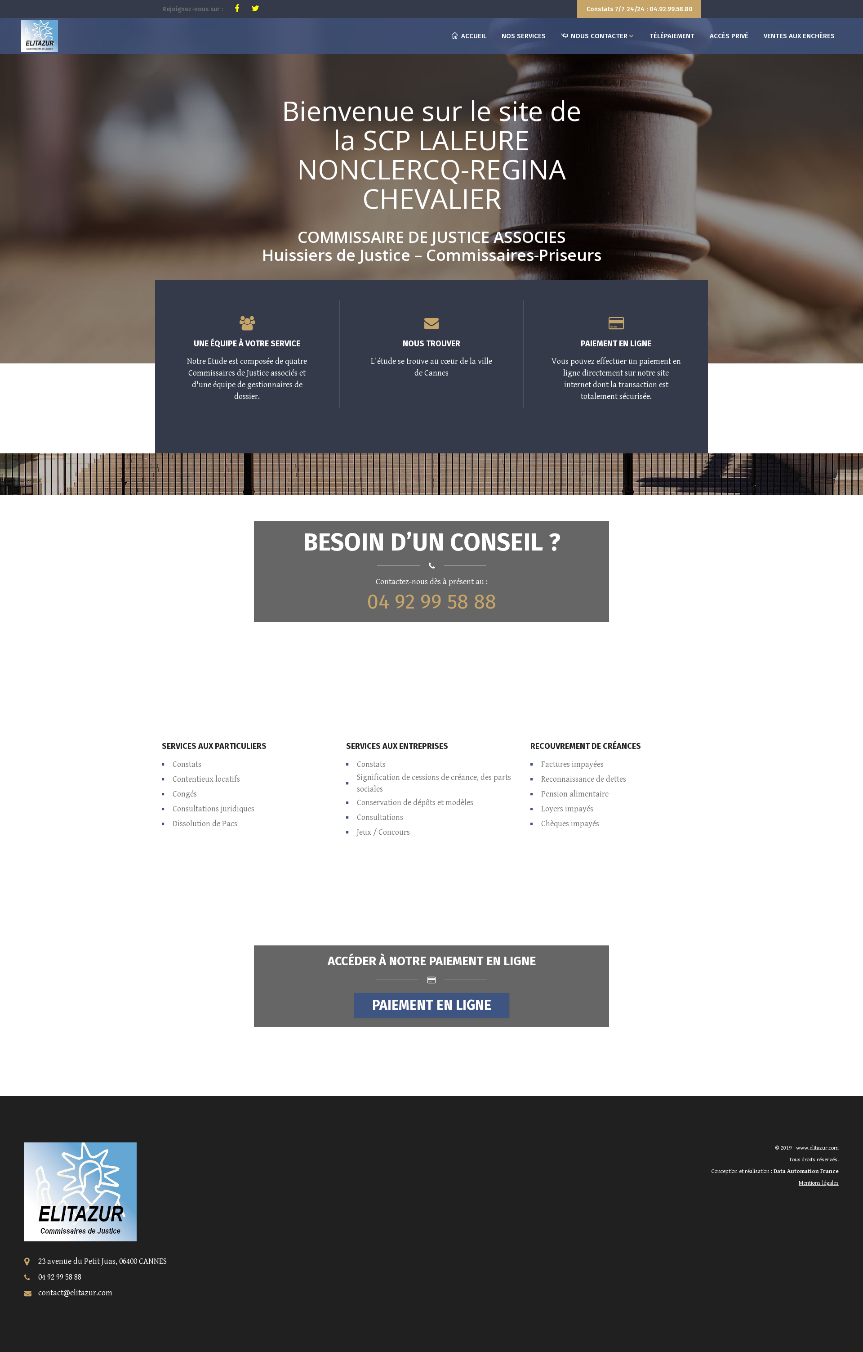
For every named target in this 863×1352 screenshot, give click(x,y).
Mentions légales (819, 1183)
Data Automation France (806, 1171)
